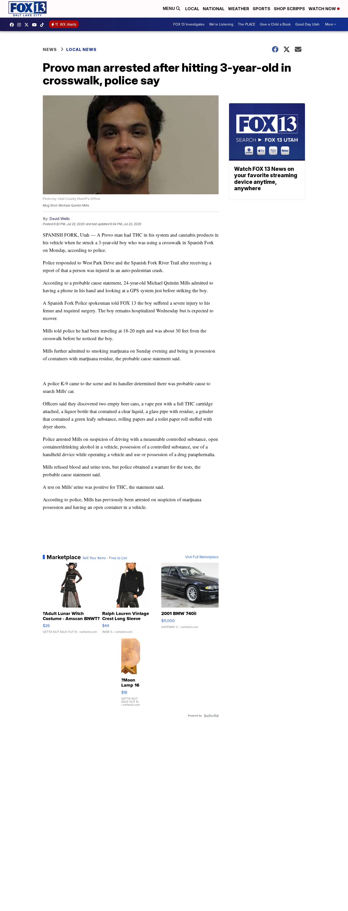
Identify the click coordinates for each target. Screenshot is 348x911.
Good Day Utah (307, 24)
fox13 (27, 25)
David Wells (59, 218)
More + (330, 24)
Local (192, 8)
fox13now (20, 25)
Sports (261, 8)
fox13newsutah (13, 25)
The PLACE (246, 24)
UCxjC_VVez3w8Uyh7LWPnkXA (35, 25)
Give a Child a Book (275, 24)
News (50, 49)
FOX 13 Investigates (189, 24)
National (213, 8)
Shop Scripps (289, 8)
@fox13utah (43, 25)
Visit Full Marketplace (202, 557)
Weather (238, 8)
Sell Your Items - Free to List (105, 558)
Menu (169, 8)
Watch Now (323, 8)
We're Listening (221, 24)
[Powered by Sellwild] (211, 715)
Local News (81, 49)
